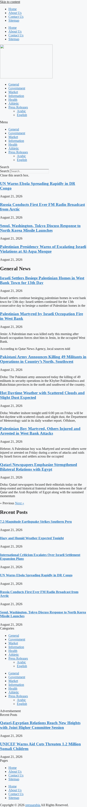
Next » (19, 503)
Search (4, 171)
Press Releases (18, 107)
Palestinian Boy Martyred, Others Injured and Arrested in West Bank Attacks (40, 430)
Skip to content (10, 2)
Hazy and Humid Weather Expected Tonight (32, 538)
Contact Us (15, 16)
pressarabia (33, 805)
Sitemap (13, 20)
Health (12, 99)
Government (16, 88)
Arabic (21, 111)
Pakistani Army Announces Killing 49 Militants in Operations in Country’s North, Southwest (43, 359)
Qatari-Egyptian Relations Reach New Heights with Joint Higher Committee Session (40, 725)
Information (16, 96)
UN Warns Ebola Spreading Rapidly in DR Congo (36, 575)
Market (13, 92)
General (13, 84)
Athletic (13, 103)
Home (12, 9)
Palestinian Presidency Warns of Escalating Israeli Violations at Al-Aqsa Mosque (43, 249)
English (22, 115)
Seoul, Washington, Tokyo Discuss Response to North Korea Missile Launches (40, 228)
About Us (15, 13)
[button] (43, 122)
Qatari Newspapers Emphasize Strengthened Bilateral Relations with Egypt (38, 466)
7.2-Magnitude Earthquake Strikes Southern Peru (36, 521)
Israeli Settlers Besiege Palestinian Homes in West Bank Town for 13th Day (42, 280)
